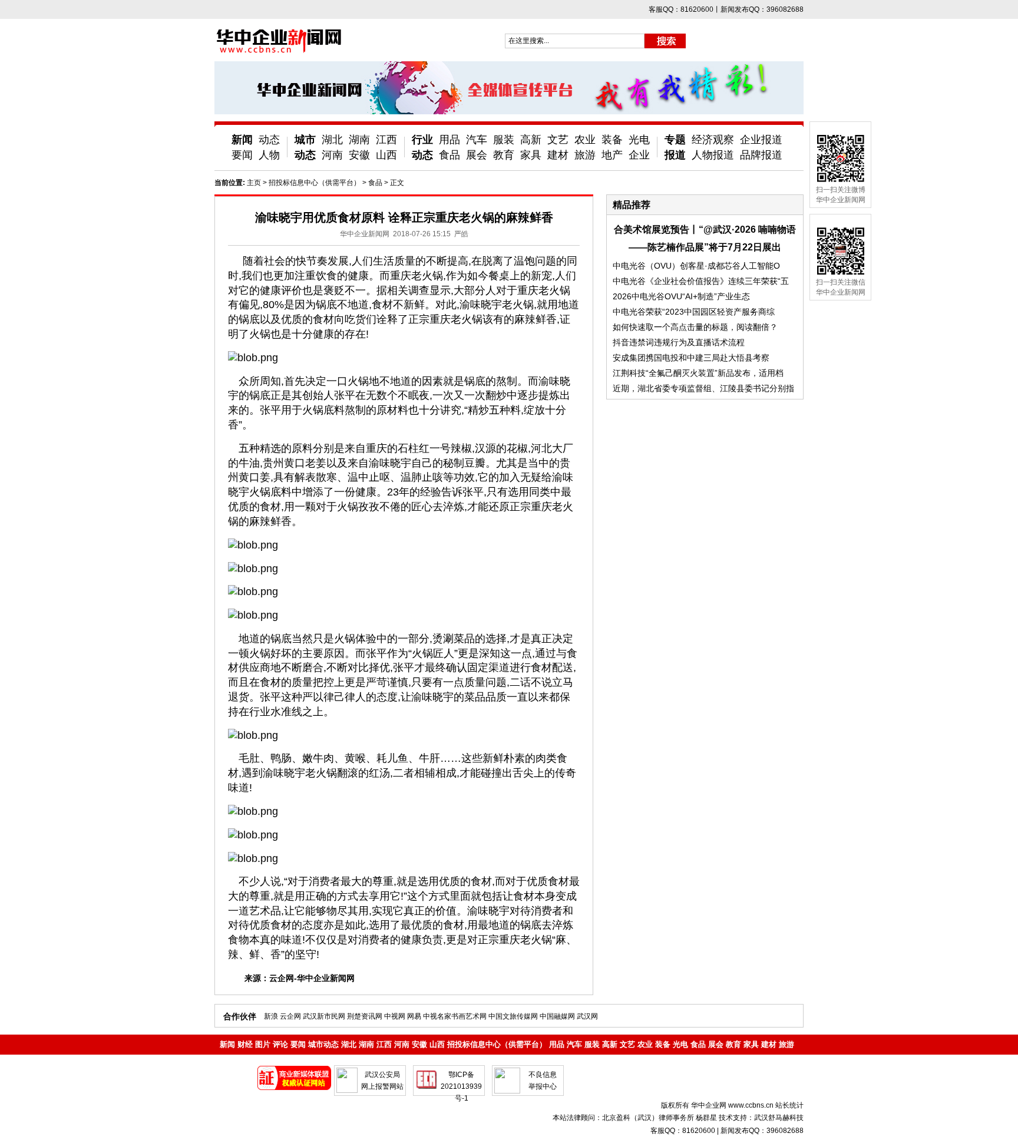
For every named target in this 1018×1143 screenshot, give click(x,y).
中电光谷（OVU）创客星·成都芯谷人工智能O (696, 265)
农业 (585, 140)
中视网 (394, 1016)
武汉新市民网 (324, 1016)
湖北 (332, 140)
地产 (612, 155)
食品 (449, 155)
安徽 (359, 155)
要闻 (242, 155)
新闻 (242, 140)
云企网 (290, 1016)
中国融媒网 (557, 1016)
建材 (558, 155)
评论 (280, 1044)
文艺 (558, 140)
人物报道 (713, 155)
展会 (476, 155)
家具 (530, 155)
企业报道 (761, 140)
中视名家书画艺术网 (455, 1016)
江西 (386, 140)
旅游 (585, 155)
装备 (612, 140)
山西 (386, 155)
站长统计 (789, 1105)
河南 (332, 155)
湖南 (359, 140)
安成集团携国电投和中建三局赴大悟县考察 (691, 357)
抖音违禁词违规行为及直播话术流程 (679, 342)
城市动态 (323, 1044)
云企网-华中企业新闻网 (312, 978)
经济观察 (713, 140)
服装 (503, 140)
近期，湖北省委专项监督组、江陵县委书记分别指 (703, 388)
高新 (530, 140)
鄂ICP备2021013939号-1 (461, 1086)
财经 (245, 1044)
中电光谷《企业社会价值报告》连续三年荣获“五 (701, 281)
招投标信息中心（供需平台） (315, 183)
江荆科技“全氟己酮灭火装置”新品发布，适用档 (698, 373)
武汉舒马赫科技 (779, 1118)
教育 (503, 155)
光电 (639, 140)
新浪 (271, 1016)
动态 (269, 140)
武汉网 (587, 1016)
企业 (639, 155)
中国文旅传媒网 (513, 1016)
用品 (449, 140)
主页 (254, 183)
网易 (414, 1016)
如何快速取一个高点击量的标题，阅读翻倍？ (695, 327)
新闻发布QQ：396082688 (762, 1131)
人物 (269, 155)
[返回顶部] (987, 1100)
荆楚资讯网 (364, 1016)
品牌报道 (761, 155)
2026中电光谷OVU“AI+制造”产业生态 (681, 296)
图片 (262, 1044)
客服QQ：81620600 (682, 1131)
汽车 (476, 140)
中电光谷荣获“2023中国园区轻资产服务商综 (694, 311)
